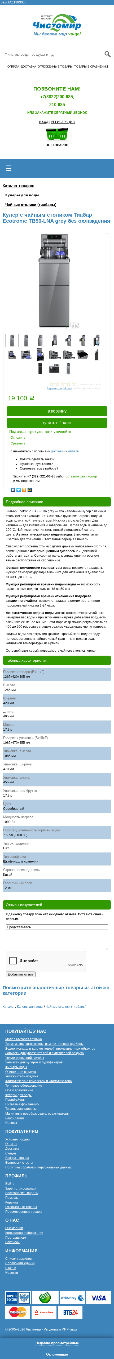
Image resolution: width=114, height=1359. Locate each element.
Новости (11, 1273)
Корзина (11, 1202)
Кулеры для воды (22, 195)
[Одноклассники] (24, 488)
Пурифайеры (15, 1099)
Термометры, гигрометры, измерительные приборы (44, 1044)
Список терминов (18, 1259)
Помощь (11, 1198)
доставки (58, 451)
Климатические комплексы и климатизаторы (38, 1081)
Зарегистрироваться (20, 1188)
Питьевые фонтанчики (22, 1104)
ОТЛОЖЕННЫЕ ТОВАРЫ (55, 66)
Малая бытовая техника (23, 1039)
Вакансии (12, 1242)
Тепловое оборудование (23, 1085)
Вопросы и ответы (19, 1162)
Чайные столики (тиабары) (30, 204)
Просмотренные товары (23, 1212)
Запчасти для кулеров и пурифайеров (34, 1062)
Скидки (10, 1153)
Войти (10, 1184)
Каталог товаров (18, 185)
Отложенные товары (21, 1207)
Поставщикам (15, 1237)
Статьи (10, 1268)
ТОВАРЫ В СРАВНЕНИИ (91, 66)
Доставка (12, 1148)
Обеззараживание (19, 1090)
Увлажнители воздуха (21, 1076)
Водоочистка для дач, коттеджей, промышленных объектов (50, 1048)
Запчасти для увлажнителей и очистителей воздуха (44, 1053)
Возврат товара (17, 1158)
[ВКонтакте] (13, 488)
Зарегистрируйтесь (59, 388)
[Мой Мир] (30, 488)
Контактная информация (24, 1233)
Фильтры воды (16, 1067)
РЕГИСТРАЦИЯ (63, 122)
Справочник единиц (20, 1263)
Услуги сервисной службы (24, 1058)
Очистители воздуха (20, 1072)
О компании (14, 1228)
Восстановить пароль (21, 1193)
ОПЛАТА (13, 66)
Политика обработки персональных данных (38, 1167)
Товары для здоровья (21, 1109)
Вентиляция (14, 1118)
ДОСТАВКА (28, 66)
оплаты (74, 451)
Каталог (9, 1006)
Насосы (11, 1123)
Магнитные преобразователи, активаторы (37, 1113)
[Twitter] (18, 488)
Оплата (11, 1144)
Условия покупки (17, 1139)
